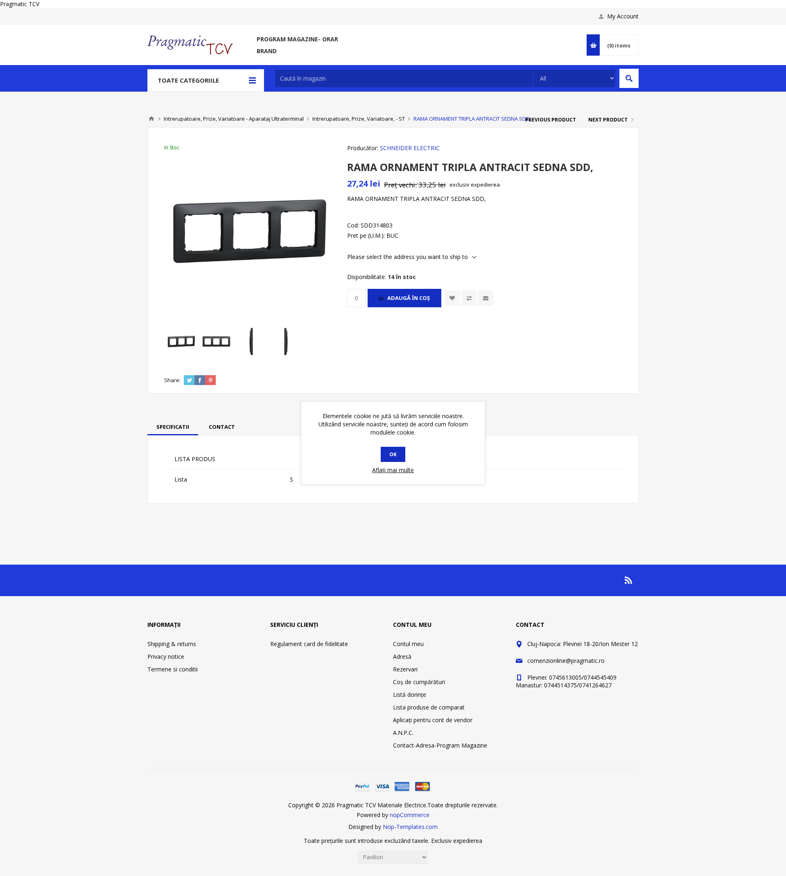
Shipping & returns (171, 644)
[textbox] (404, 78)
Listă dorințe (409, 694)
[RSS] (628, 580)
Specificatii (172, 426)
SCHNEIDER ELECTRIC (410, 148)
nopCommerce (409, 815)
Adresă (402, 656)
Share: (172, 380)
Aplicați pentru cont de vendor (432, 720)
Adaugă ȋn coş (408, 298)
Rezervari (405, 669)
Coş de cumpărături (419, 682)
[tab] (172, 426)
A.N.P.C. (403, 732)
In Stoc (171, 147)
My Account (623, 16)
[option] (181, 341)
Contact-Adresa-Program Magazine (440, 745)
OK (393, 454)
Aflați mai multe (393, 470)
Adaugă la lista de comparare (469, 298)
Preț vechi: (400, 184)
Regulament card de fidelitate (309, 644)
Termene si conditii (172, 669)
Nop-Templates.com (410, 827)
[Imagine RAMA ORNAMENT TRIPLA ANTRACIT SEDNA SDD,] (181, 341)
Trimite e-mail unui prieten (485, 298)
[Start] (151, 118)
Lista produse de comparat (429, 707)
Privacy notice (165, 656)
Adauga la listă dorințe (452, 298)
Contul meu (408, 644)
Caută (629, 78)
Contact (222, 426)
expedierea (485, 184)
